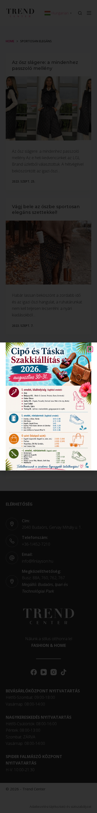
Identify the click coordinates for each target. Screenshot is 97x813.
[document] (48, 406)
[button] (90, 349)
